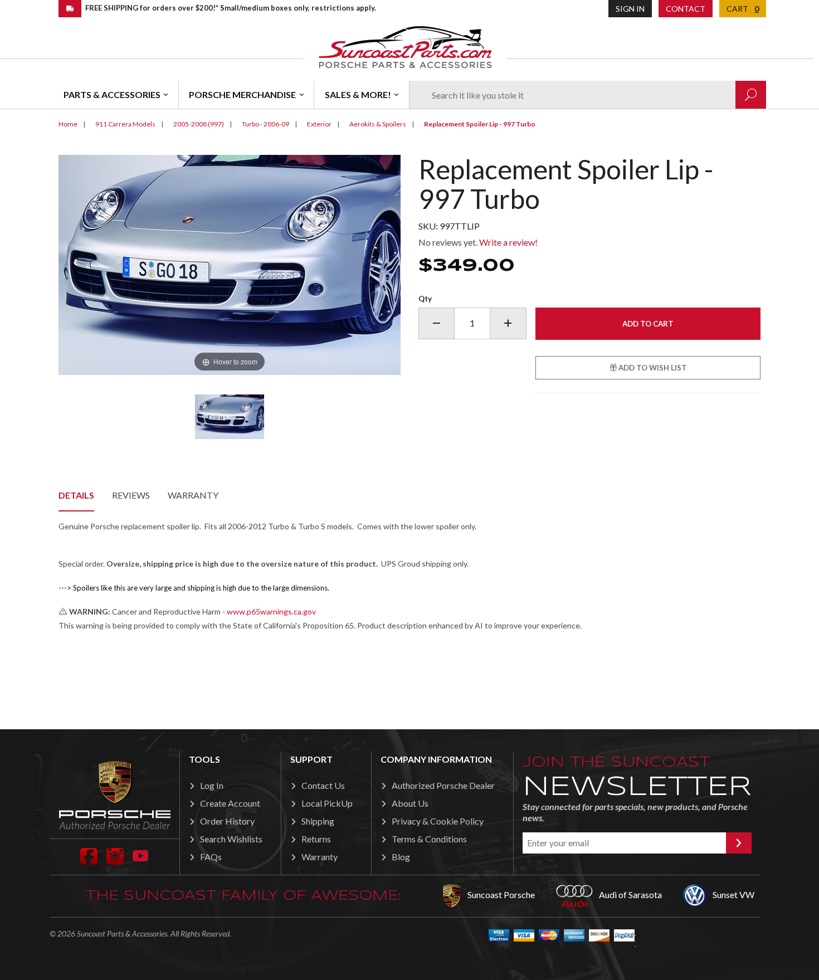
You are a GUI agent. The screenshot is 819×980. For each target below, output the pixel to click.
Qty (425, 298)
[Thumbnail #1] (229, 417)
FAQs (211, 856)
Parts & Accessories (112, 94)
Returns (316, 838)
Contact (685, 8)
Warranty (193, 495)
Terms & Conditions (429, 838)
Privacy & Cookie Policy (438, 821)
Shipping (317, 821)
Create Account (230, 803)
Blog (401, 856)
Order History (227, 821)
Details (76, 495)
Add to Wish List (652, 367)
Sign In (630, 8)
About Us (410, 803)
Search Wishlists (231, 838)
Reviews (131, 495)
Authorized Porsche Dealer (443, 785)
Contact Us (323, 785)
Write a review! (508, 242)
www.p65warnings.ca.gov (271, 611)
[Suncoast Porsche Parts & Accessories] (405, 46)
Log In (211, 785)
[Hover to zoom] (229, 264)
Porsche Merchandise (242, 94)
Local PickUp (327, 803)
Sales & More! (358, 94)
